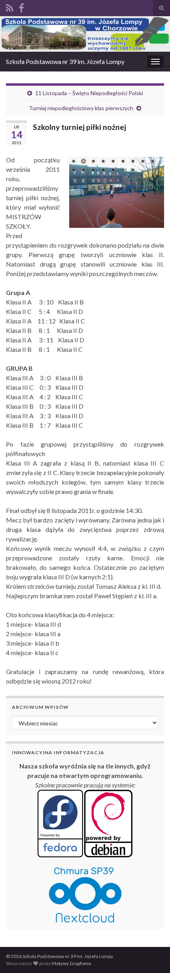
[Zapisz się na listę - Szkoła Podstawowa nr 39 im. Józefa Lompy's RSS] (9, 6)
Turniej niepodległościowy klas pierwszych (81, 108)
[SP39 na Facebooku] (21, 6)
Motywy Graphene (71, 963)
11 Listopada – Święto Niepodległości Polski (89, 93)
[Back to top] (152, 955)
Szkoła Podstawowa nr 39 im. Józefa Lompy (65, 61)
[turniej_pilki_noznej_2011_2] (116, 192)
